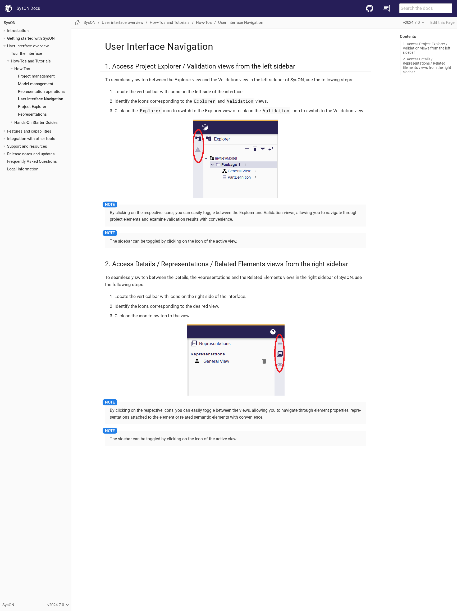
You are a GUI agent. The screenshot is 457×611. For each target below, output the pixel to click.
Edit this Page (442, 22)
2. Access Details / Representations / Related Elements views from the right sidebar (427, 65)
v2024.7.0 (411, 22)
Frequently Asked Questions (32, 161)
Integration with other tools (31, 138)
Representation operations (41, 91)
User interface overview (28, 46)
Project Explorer (32, 106)
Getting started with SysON (31, 38)
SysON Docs (28, 8)
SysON (10, 22)
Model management (35, 84)
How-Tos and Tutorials (31, 61)
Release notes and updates (31, 154)
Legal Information (22, 169)
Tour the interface (26, 53)
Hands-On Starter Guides (36, 122)
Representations (32, 114)
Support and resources (27, 146)
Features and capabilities (29, 131)
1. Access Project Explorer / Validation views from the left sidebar (426, 48)
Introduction (18, 30)
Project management (36, 76)
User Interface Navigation (40, 99)
